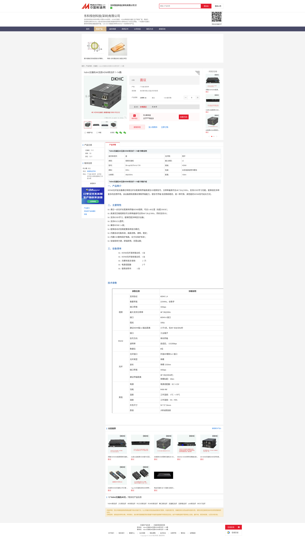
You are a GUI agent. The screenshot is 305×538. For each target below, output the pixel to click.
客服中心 (132, 533)
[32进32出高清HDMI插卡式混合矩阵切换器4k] (213, 101)
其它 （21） (89, 157)
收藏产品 (89, 133)
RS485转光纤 (153, 503)
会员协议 (163, 533)
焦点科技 (155, 536)
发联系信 (137, 127)
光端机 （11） (89, 150)
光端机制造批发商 (159, 525)
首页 (83, 66)
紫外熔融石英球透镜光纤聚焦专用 (94, 59)
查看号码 (183, 117)
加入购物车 (153, 127)
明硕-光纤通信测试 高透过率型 (117, 59)
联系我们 (121, 533)
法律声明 (173, 533)
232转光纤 (122, 503)
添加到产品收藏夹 (89, 211)
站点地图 (142, 533)
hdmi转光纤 (112, 503)
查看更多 (93, 183)
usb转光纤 (192, 503)
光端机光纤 (173, 503)
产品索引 (87, 208)
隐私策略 (152, 533)
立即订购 (164, 127)
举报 (99, 133)
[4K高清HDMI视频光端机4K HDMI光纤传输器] (213, 121)
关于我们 (111, 533)
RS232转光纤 (142, 503)
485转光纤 (131, 503)
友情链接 (193, 533)
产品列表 (89, 66)
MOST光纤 (201, 503)
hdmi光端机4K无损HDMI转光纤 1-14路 (155, 527)
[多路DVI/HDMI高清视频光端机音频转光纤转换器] (213, 81)
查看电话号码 (91, 171)
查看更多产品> (216, 428)
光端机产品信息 (145, 525)
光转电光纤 (182, 503)
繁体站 (183, 533)
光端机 (95, 66)
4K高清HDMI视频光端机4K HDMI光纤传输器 (220, 130)
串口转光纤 (163, 503)
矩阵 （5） (88, 153)
